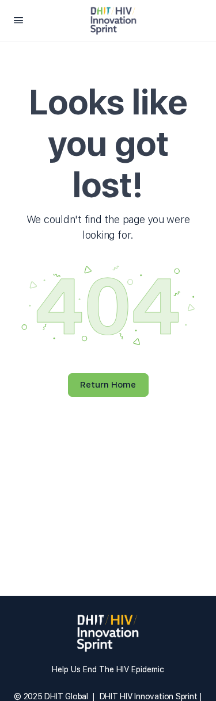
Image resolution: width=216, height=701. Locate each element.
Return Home (108, 385)
